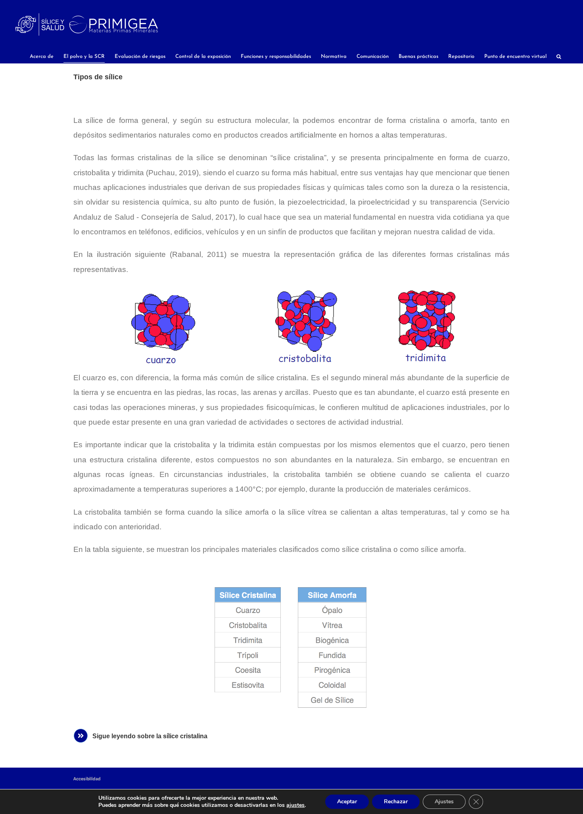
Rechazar (396, 801)
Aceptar (347, 801)
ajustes (295, 805)
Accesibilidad (87, 779)
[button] (558, 56)
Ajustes (444, 801)
